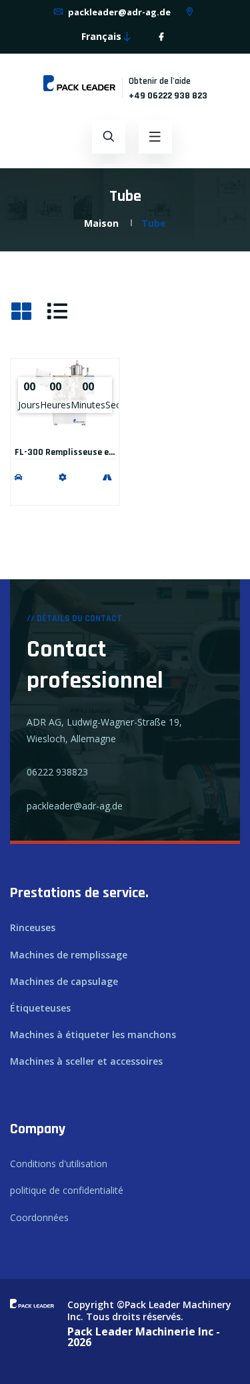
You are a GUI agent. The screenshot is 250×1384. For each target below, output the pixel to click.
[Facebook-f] (161, 37)
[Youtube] (180, 37)
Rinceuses (32, 927)
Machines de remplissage (68, 954)
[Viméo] (188, 37)
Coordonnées (39, 1217)
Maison (101, 223)
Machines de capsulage (64, 981)
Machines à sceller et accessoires (86, 1061)
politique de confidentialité (66, 1190)
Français (101, 36)
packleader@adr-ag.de (118, 12)
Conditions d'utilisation (58, 1163)
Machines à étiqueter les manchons (93, 1034)
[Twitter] (172, 37)
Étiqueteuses (40, 1008)
